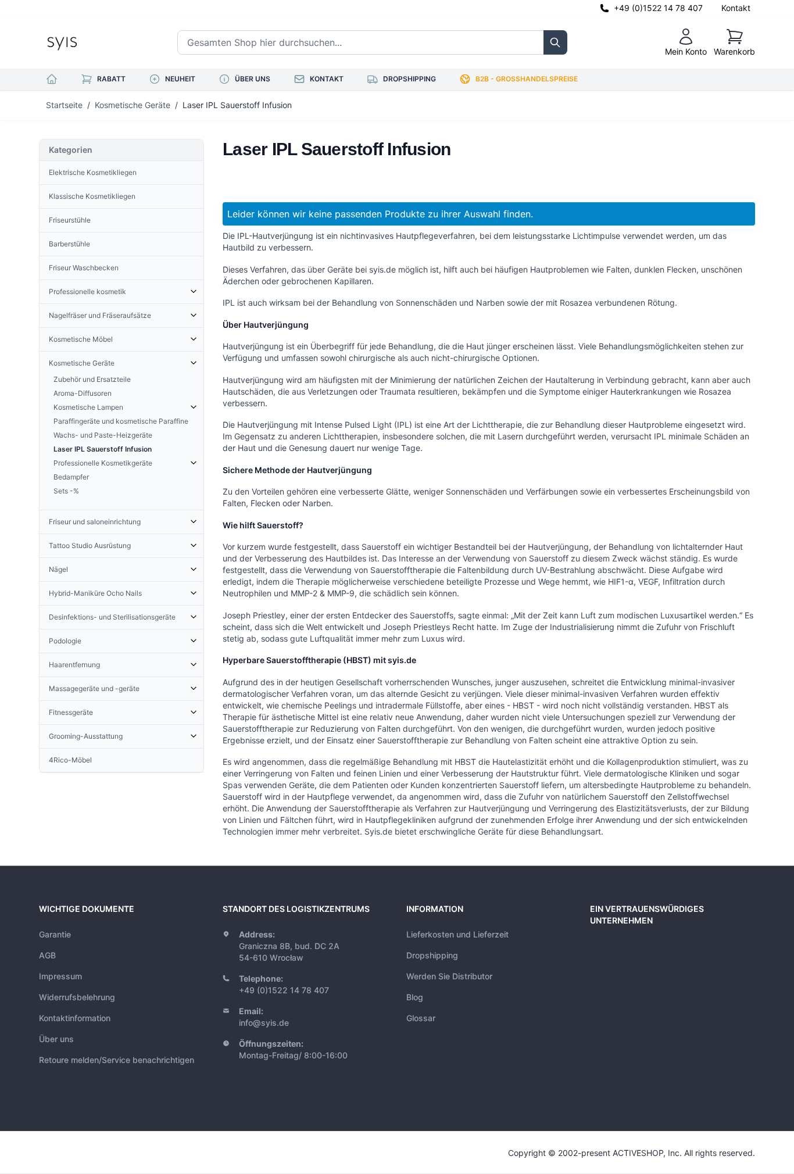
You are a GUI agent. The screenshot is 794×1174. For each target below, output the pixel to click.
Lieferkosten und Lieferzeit (457, 934)
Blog (414, 997)
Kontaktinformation (74, 1018)
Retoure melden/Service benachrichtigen (116, 1060)
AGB (47, 955)
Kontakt (735, 8)
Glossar (420, 1018)
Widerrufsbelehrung (77, 997)
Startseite (64, 105)
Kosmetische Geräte (132, 105)
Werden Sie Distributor (449, 976)
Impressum (60, 976)
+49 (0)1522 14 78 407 (658, 8)
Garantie (55, 934)
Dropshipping (432, 955)
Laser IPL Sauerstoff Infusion (237, 105)
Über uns (56, 1039)
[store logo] (88, 42)
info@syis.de (264, 1023)
